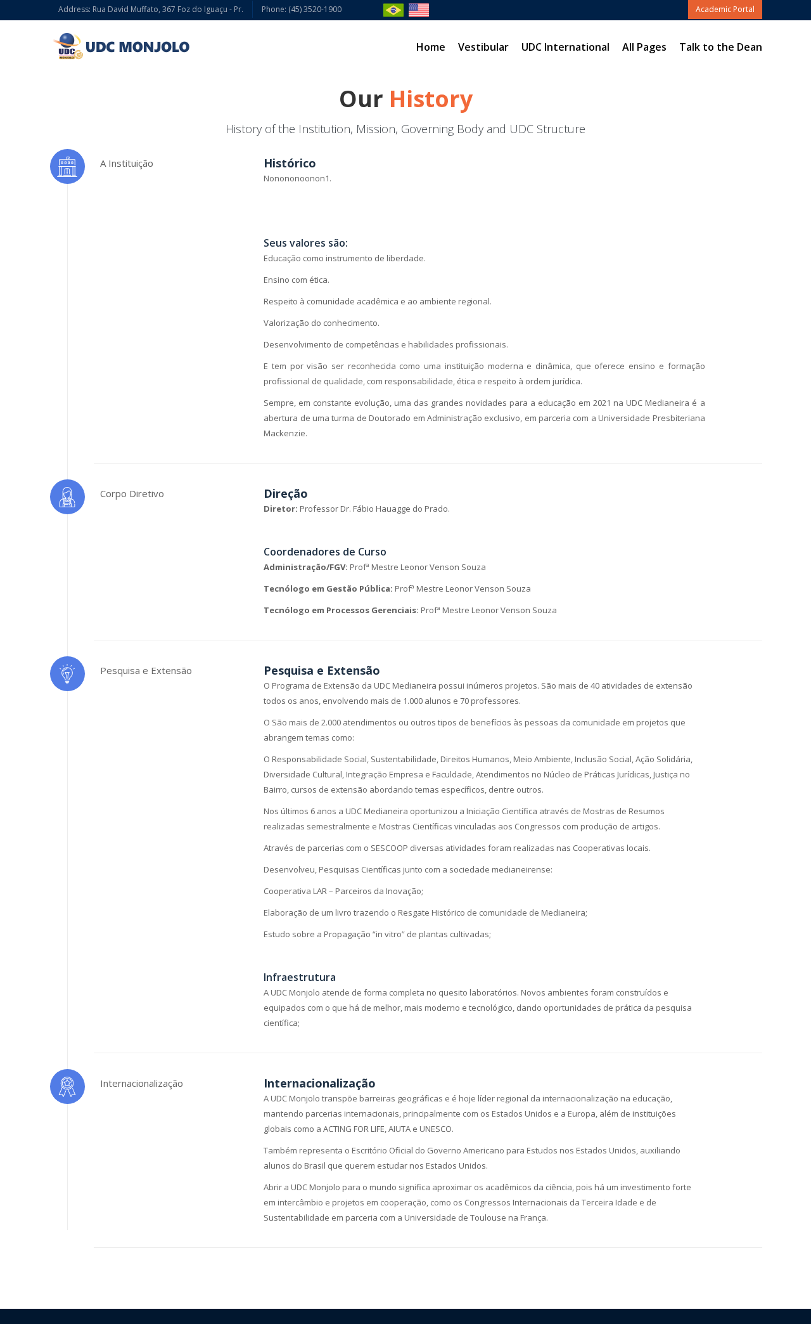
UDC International (565, 47)
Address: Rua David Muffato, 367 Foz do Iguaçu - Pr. (150, 9)
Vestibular (483, 47)
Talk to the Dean (720, 47)
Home (430, 47)
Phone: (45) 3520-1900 (318, 9)
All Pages (644, 47)
